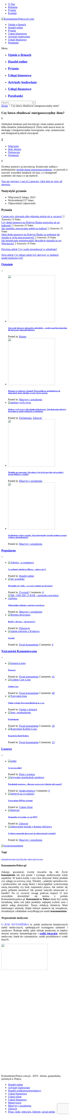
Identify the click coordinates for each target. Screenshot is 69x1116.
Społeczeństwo (27, 790)
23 (53, 742)
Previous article (9, 249)
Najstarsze (13, 155)
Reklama (12, 7)
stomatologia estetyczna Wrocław (14, 859)
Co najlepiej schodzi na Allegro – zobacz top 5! (27, 569)
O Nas (11, 4)
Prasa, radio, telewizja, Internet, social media (31, 1111)
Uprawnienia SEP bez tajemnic (20, 801)
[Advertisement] (34, 1023)
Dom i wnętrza (27, 774)
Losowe (6, 749)
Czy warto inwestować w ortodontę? (37, 249)
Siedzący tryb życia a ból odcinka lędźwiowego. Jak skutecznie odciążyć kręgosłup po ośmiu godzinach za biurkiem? (37, 410)
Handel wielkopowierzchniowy (24, 1090)
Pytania (12, 10)
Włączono (13, 146)
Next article (7, 254)
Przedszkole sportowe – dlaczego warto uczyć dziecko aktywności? (35, 784)
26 (53, 725)
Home (4, 105)
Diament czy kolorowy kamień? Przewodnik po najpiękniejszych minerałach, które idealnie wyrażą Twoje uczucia (34, 392)
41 (53, 676)
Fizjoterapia (25, 418)
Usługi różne (26, 807)
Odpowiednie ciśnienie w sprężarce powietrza (26, 605)
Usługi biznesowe (17, 33)
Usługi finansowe (17, 39)
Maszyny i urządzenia (30, 399)
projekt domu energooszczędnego (34, 169)
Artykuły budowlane (19, 36)
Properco (12, 670)
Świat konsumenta (29, 644)
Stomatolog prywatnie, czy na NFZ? (23, 817)
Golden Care (13, 686)
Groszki (11, 638)
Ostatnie (7, 264)
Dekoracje (24, 628)
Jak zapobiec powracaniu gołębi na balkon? (24, 228)
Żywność (24, 592)
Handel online (15, 27)
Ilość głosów (14, 149)
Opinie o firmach (17, 24)
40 (53, 693)
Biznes (22, 336)
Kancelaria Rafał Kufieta (18, 736)
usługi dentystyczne (35, 859)
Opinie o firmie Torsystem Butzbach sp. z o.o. (26, 703)
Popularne (8, 550)
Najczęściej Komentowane (19, 651)
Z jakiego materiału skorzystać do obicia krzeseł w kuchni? (32, 833)
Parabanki (13, 42)
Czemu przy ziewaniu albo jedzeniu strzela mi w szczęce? (31, 216)
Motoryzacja (14, 1102)
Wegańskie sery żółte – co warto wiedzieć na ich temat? (30, 586)
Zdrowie (37, 418)
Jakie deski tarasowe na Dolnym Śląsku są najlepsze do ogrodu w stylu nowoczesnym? (30, 236)
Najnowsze (14, 152)
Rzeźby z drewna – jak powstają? (21, 622)
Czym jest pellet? (15, 768)
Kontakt (12, 13)
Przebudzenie (13, 719)
